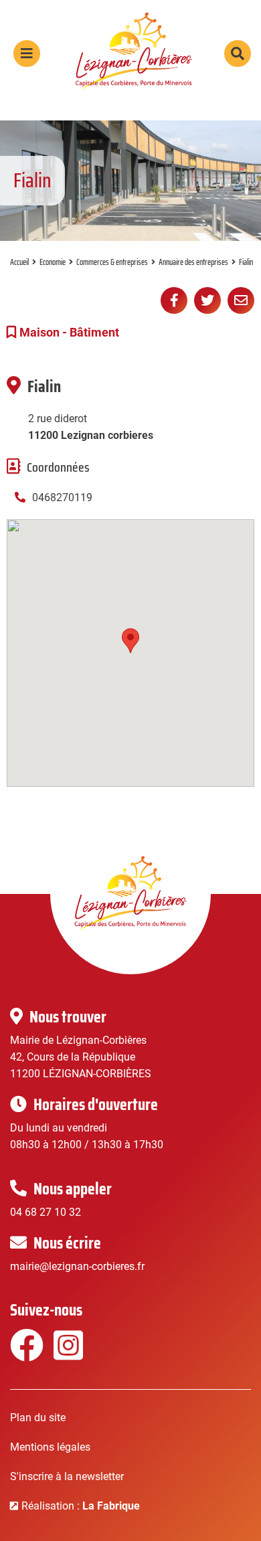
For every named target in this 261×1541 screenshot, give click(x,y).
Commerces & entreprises (112, 262)
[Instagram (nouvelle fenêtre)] (69, 1354)
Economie (52, 262)
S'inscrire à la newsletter (67, 1476)
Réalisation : (80, 1506)
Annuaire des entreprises (193, 262)
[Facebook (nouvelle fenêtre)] (25, 1354)
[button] (130, 640)
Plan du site (38, 1417)
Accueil (19, 262)
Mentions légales (50, 1447)
